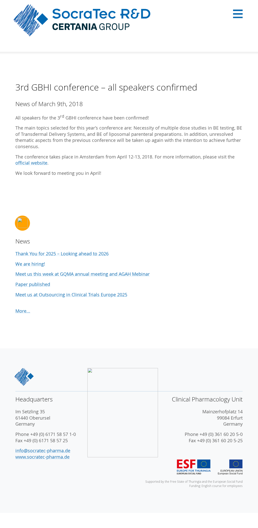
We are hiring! (30, 264)
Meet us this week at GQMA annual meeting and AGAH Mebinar (82, 274)
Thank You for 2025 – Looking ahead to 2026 (62, 254)
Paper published (32, 284)
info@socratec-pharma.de (42, 451)
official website (31, 163)
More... (22, 311)
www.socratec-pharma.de (42, 457)
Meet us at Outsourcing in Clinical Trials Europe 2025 (71, 295)
